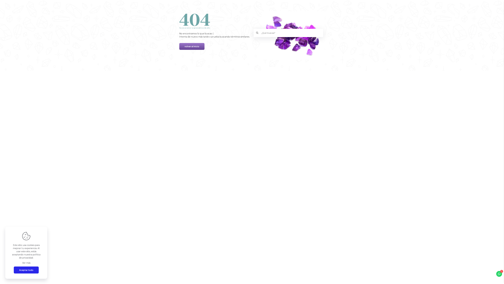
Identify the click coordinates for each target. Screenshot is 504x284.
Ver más (26, 263)
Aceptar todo (26, 270)
